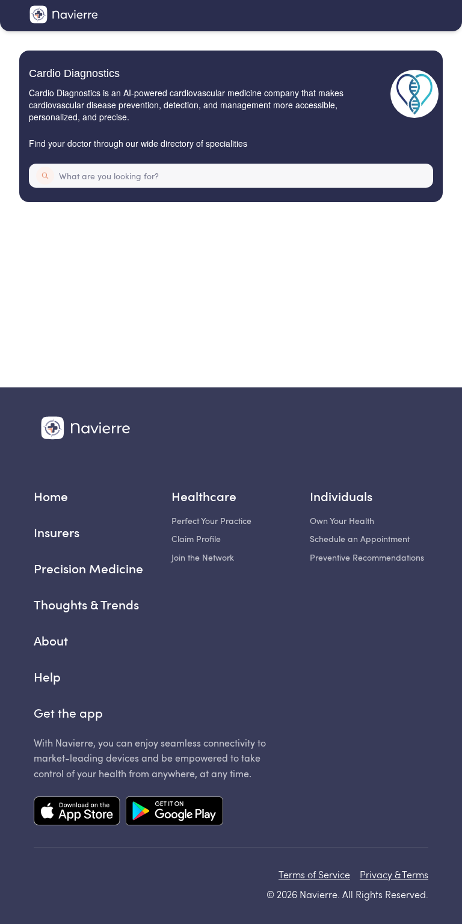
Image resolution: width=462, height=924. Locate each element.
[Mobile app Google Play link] (174, 812)
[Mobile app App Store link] (77, 812)
